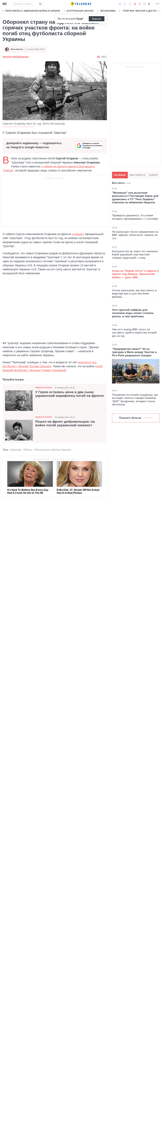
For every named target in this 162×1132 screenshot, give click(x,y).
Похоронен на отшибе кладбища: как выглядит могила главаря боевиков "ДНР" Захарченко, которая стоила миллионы (135, 399)
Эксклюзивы (107, 11)
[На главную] (81, 4)
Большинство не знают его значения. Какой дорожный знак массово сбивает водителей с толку (135, 254)
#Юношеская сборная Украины (52, 449)
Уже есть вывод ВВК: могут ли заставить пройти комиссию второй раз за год (134, 332)
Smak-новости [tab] (137, 175)
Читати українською (15, 57)
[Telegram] (130, 3)
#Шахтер (15, 449)
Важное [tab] (153, 175)
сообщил (78, 234)
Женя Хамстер (17, 49)
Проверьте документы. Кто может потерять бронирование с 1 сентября (135, 217)
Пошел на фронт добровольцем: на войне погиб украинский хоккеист (65, 423)
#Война (27, 449)
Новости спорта (43, 388)
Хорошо (96, 18)
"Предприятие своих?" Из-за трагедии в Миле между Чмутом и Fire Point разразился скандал (134, 352)
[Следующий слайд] (159, 11)
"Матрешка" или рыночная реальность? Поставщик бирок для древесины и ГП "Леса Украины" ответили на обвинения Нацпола (135, 197)
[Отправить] (40, 3)
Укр (157, 4)
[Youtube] (135, 3)
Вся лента (118, 183)
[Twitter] (139, 4)
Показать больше (130, 417)
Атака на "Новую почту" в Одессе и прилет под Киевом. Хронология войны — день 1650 (135, 274)
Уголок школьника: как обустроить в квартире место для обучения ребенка (134, 293)
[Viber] (125, 4)
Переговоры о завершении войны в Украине (32, 11)
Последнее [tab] (120, 175)
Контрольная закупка (80, 11)
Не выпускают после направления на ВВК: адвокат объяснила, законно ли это (135, 235)
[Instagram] (144, 3)
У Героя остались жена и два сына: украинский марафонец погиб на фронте (69, 393)
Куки (79, 18)
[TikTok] (149, 3)
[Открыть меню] (4, 4)
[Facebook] (120, 3)
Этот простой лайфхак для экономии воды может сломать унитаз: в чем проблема (133, 313)
